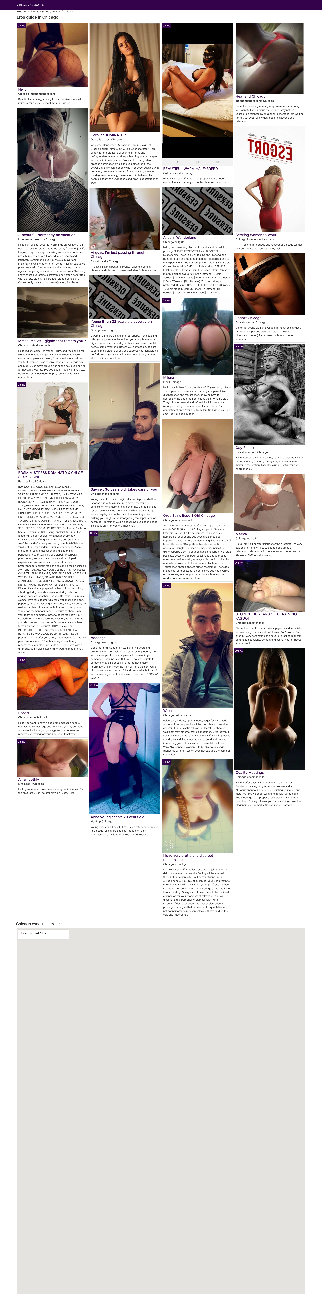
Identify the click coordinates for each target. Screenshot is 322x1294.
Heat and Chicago (251, 96)
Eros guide (23, 11)
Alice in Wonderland (179, 237)
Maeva (241, 534)
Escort (23, 713)
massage (98, 638)
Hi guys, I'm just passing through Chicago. (118, 254)
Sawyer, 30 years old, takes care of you (124, 489)
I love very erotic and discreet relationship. (188, 857)
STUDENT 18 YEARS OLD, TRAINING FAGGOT (266, 616)
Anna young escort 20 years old (117, 817)
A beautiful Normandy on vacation (46, 235)
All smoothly (28, 779)
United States (41, 11)
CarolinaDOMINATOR (108, 135)
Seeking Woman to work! (256, 235)
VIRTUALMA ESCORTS (30, 4)
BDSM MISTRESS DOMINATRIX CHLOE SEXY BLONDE (50, 475)
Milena (168, 377)
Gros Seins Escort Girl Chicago (189, 515)
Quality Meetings (250, 772)
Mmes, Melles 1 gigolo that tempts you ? (52, 341)
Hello (22, 89)
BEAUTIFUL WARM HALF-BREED (190, 169)
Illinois (56, 11)
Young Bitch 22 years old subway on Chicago (121, 323)
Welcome (170, 711)
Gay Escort (245, 448)
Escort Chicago (249, 318)
